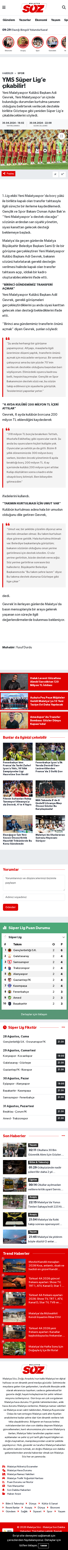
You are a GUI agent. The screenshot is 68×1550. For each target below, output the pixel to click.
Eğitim (33, 1180)
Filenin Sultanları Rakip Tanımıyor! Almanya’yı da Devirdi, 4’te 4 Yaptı (17, 802)
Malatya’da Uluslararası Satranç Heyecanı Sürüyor (50, 838)
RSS (9, 1531)
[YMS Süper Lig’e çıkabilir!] (34, 150)
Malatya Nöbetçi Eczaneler (22, 1466)
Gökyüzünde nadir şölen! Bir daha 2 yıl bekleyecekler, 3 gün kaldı (45, 1170)
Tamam (43, 1546)
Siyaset (37, 1511)
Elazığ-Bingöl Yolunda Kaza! (25, 29)
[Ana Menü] (4, 7)
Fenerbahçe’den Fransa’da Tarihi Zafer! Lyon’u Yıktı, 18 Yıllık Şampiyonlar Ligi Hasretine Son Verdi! (17, 768)
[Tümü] (63, 1136)
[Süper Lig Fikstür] (63, 1027)
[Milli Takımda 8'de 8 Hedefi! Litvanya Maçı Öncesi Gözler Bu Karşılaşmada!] (50, 789)
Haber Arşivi (14, 1494)
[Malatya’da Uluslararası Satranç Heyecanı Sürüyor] (50, 823)
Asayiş (33, 1197)
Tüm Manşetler (15, 1486)
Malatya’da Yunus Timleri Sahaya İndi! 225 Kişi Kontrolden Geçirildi (46, 1205)
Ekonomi (41, 20)
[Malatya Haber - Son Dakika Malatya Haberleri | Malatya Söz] (34, 7)
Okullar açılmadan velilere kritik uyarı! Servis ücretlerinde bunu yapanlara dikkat (46, 1187)
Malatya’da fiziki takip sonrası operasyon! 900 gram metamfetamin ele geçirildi (45, 1222)
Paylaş (10, 173)
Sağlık (24, 1511)
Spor (21, 73)
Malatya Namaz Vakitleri (20, 1474)
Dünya (32, 1503)
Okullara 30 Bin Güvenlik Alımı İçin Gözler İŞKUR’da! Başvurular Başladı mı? (46, 1153)
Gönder (10, 907)
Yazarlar (25, 20)
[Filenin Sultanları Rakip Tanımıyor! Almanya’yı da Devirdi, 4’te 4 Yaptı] (18, 788)
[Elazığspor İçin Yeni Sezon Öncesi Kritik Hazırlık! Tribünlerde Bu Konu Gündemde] (18, 823)
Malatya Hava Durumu (19, 1470)
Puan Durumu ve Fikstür (20, 1482)
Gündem (9, 20)
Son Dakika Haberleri (19, 1490)
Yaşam (55, 20)
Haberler (7, 73)
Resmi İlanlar (13, 1507)
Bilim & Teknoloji (39, 1162)
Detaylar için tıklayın (34, 1014)
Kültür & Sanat (50, 1503)
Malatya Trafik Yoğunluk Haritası (25, 1478)
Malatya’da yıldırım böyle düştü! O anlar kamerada (45, 1239)
